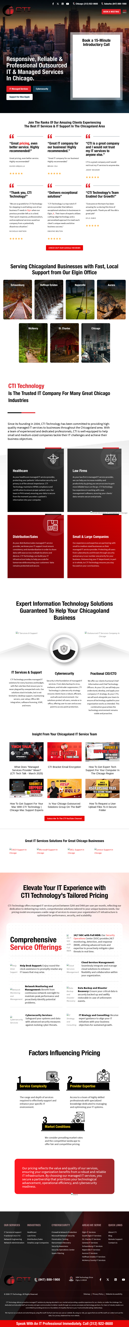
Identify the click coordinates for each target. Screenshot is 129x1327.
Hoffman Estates (49, 285)
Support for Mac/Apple (19, 97)
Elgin (29, 210)
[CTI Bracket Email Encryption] (64, 751)
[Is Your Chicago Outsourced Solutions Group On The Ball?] (64, 788)
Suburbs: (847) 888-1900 (115, 3)
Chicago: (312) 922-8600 (87, 3)
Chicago (95, 328)
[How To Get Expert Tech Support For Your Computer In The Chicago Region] (102, 751)
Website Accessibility (114, 1294)
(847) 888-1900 (49, 1279)
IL (53, 213)
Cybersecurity (42, 88)
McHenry (33, 328)
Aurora (111, 285)
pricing (24, 143)
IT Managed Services (18, 88)
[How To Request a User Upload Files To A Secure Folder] (102, 788)
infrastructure (19, 559)
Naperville (80, 285)
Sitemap (87, 1294)
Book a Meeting (111, 11)
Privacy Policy (98, 1294)
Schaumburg (17, 285)
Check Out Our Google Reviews (64, 248)
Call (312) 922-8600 (98, 1323)
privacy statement (61, 1315)
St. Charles (64, 328)
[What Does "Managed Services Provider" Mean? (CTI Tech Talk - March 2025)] (26, 751)
